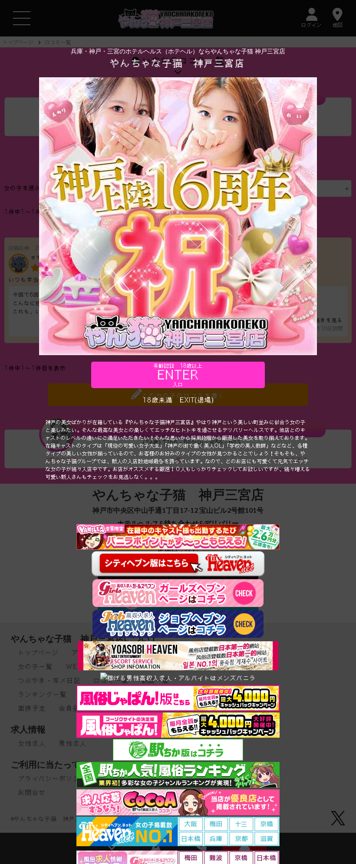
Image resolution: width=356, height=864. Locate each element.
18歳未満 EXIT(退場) (178, 399)
